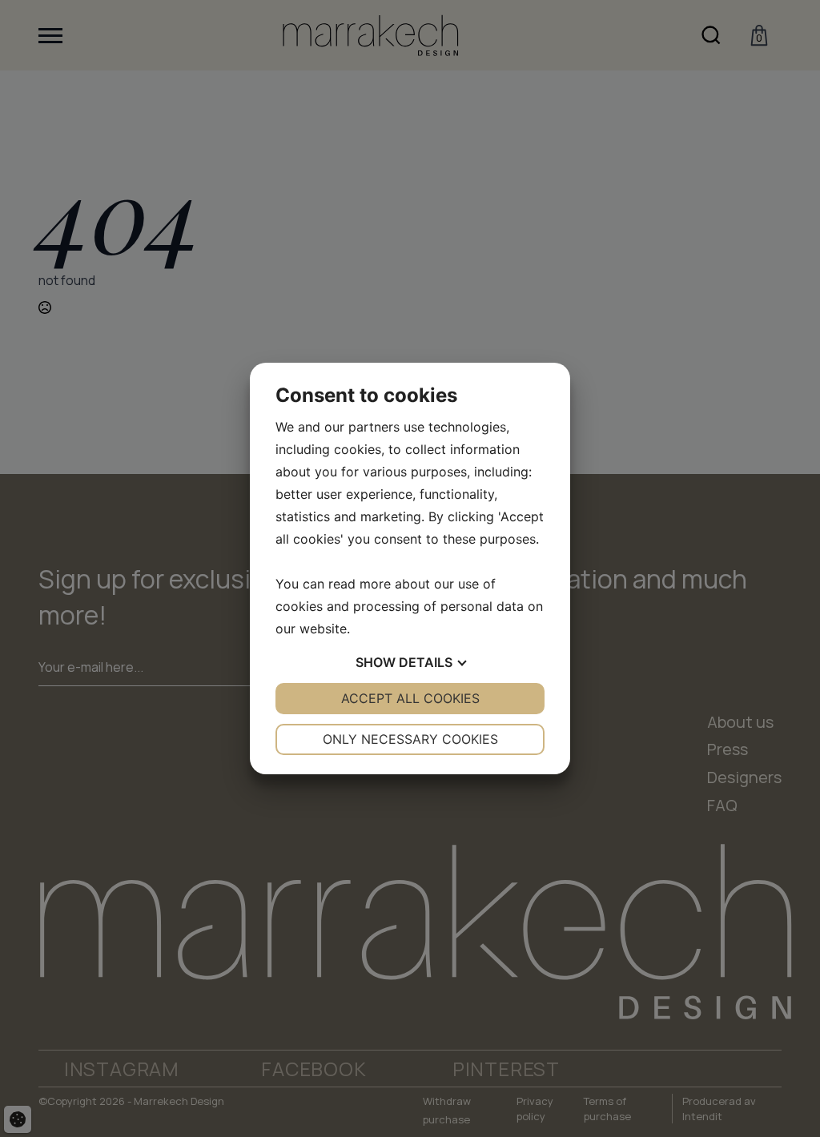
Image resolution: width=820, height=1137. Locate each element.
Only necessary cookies (410, 739)
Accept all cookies (410, 698)
